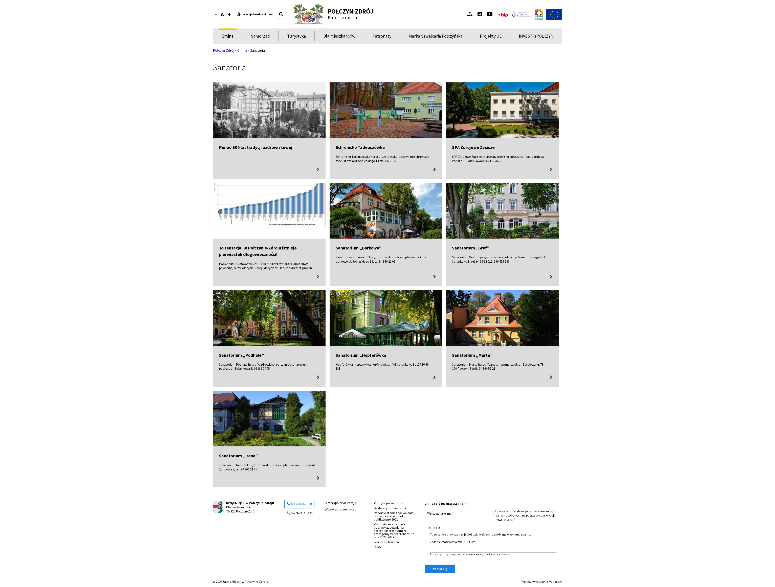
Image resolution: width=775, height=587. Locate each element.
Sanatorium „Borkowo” (358, 248)
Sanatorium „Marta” (472, 355)
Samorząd (260, 37)
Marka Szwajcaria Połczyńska (436, 37)
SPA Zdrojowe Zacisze (473, 147)
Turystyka (296, 37)
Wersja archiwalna (386, 542)
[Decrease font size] (216, 14)
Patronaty (382, 37)
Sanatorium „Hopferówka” (362, 355)
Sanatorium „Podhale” (241, 355)
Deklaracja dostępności (390, 508)
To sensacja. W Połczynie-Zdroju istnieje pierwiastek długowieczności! (258, 251)
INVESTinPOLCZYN (536, 37)
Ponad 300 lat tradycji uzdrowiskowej (255, 147)
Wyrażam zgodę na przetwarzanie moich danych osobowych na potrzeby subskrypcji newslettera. (525, 515)
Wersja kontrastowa (258, 14)
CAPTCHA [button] (433, 528)
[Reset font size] (222, 14)
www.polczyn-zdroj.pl (342, 509)
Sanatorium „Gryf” (470, 248)
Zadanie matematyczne (446, 542)
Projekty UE (491, 37)
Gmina (228, 37)
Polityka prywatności (388, 503)
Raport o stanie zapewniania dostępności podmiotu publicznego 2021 (393, 516)
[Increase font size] (229, 14)
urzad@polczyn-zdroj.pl (341, 503)
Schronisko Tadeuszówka (360, 147)
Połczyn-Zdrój (350, 11)
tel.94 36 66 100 (301, 504)
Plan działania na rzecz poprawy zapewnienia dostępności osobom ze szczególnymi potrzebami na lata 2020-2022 (394, 530)
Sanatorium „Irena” (238, 456)
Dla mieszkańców (339, 37)
